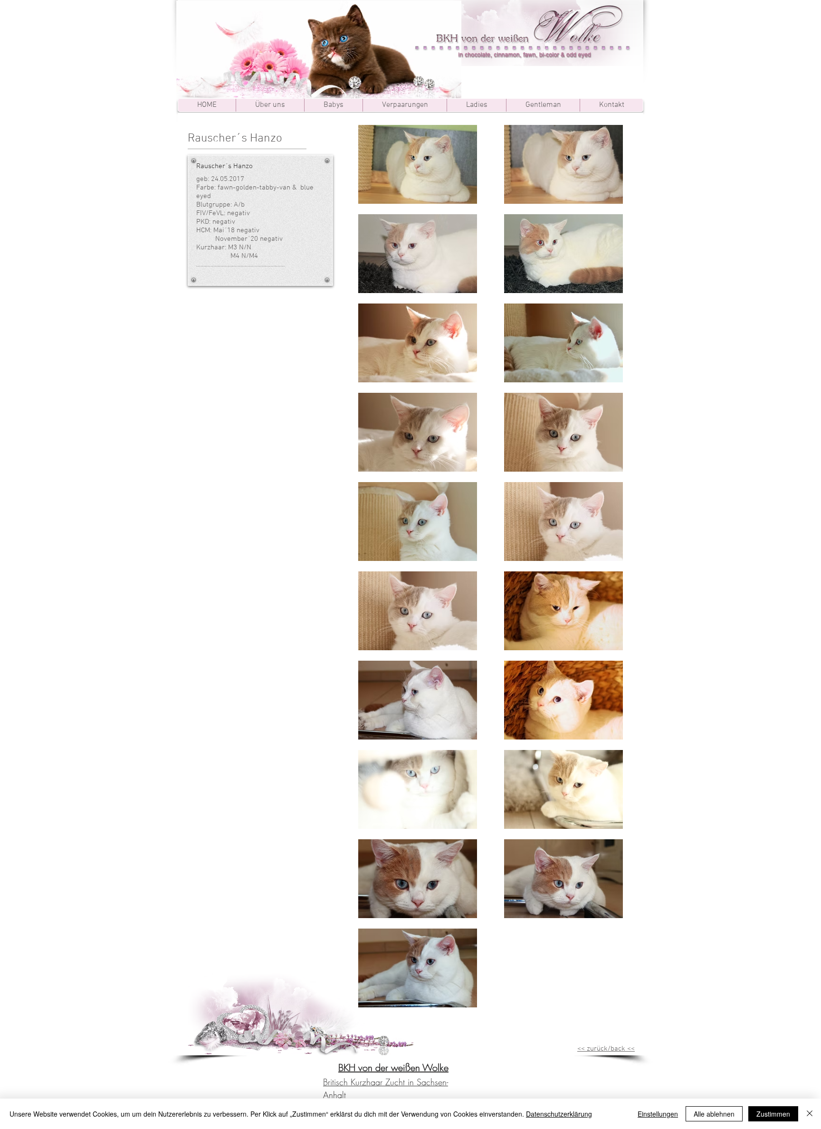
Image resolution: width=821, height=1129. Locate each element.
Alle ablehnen (714, 1114)
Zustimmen (773, 1114)
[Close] (809, 1113)
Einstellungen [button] (658, 1114)
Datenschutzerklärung (559, 1114)
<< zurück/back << (606, 1048)
